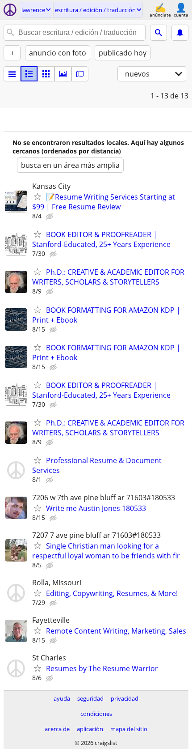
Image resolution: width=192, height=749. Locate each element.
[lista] (12, 73)
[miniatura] (29, 73)
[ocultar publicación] (50, 216)
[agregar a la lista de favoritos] (37, 196)
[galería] (62, 73)
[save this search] (179, 33)
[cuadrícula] (46, 73)
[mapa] (79, 73)
